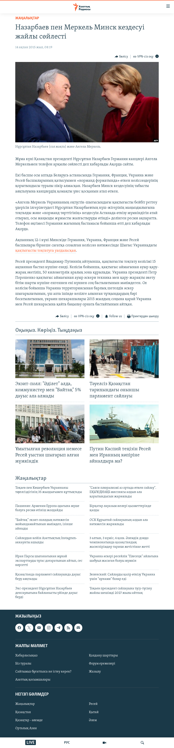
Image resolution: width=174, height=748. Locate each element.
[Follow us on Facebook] (19, 628)
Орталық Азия (26, 728)
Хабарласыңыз (26, 655)
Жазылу (95, 671)
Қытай (94, 712)
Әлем (93, 720)
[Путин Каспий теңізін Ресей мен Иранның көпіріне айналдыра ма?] (124, 424)
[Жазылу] (78, 628)
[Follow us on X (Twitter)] (29, 628)
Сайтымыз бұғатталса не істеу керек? (43, 671)
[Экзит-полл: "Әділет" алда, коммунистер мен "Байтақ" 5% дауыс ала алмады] (49, 358)
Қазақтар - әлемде (29, 720)
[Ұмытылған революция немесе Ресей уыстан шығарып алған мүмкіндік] (49, 424)
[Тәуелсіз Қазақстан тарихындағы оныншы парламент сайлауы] (124, 358)
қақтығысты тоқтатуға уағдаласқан (45, 251)
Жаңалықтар (25, 704)
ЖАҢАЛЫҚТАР (27, 18)
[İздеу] (142, 742)
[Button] (121, 56)
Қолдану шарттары (103, 655)
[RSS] (68, 628)
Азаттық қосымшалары (32, 679)
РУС (67, 742)
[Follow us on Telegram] (59, 628)
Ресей (93, 704)
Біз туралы (23, 663)
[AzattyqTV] (104, 742)
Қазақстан (23, 712)
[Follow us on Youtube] (39, 628)
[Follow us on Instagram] (49, 628)
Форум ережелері (102, 663)
